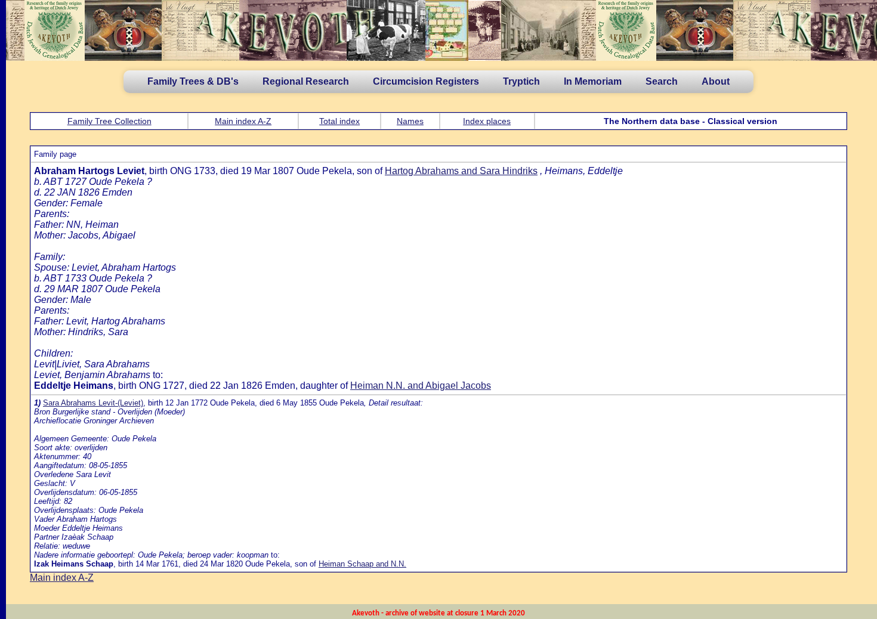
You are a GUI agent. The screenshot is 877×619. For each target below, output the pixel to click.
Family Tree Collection (109, 121)
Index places (487, 121)
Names (410, 121)
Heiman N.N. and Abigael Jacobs (420, 385)
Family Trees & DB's (193, 81)
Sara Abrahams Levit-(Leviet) (93, 402)
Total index (339, 121)
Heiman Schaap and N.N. (362, 563)
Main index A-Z (243, 121)
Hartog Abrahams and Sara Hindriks (461, 171)
